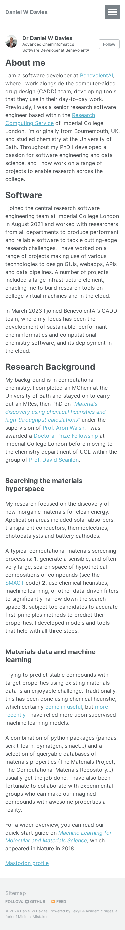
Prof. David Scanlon (54, 459)
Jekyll (76, 911)
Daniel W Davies (26, 12)
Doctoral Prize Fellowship (66, 435)
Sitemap (15, 893)
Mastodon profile (27, 863)
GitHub (37, 901)
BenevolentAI (96, 75)
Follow (109, 44)
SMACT (14, 582)
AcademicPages (99, 911)
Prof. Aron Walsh (63, 427)
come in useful (63, 706)
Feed (60, 901)
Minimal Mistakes (33, 916)
